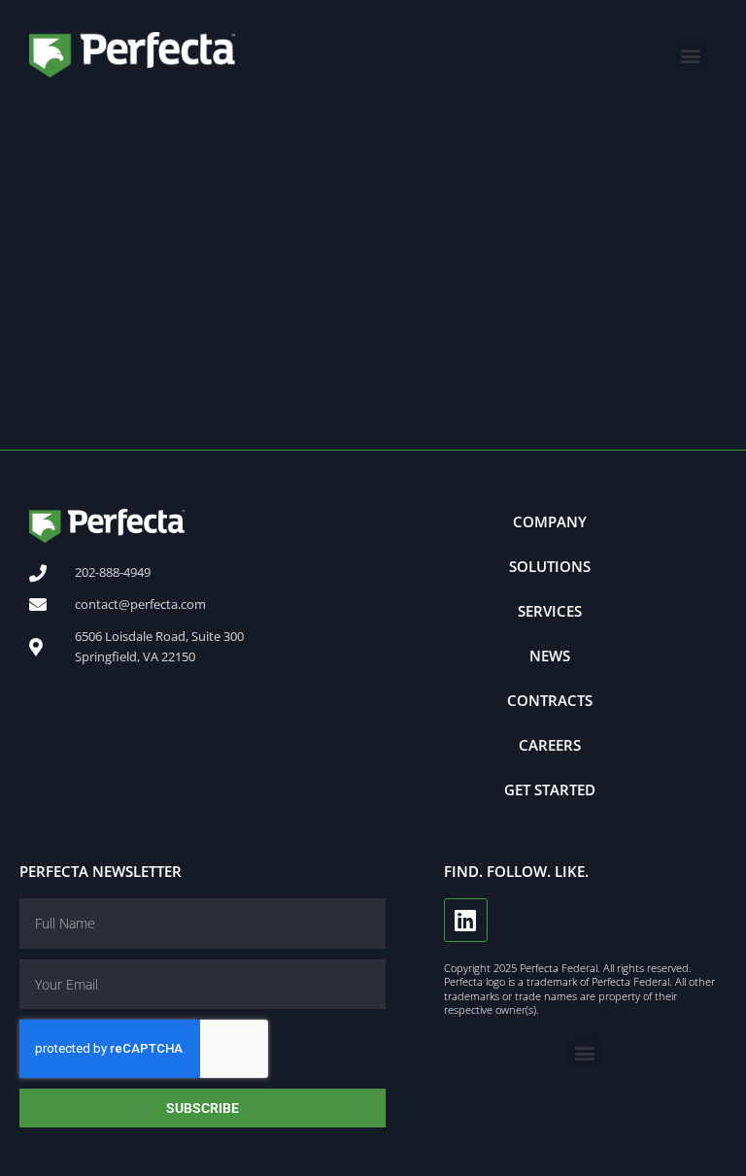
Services (550, 611)
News (549, 655)
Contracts (550, 700)
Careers (550, 745)
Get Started (549, 789)
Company (550, 521)
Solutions (550, 566)
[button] (691, 55)
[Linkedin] (466, 920)
